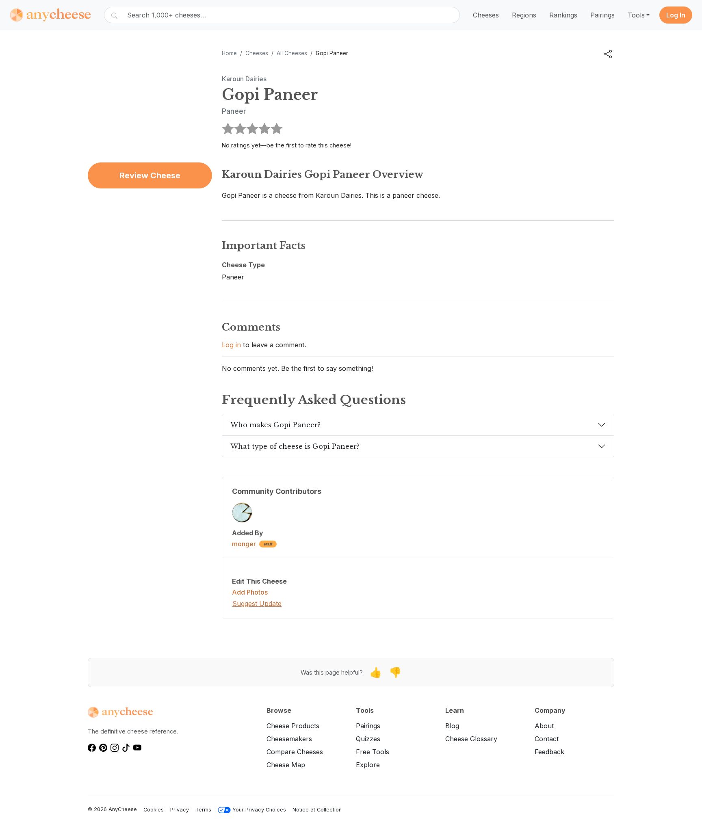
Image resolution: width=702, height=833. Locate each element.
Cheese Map (285, 765)
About (544, 726)
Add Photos (250, 592)
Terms (203, 810)
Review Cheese (149, 175)
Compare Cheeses (294, 752)
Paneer (234, 111)
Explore (368, 765)
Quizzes (368, 739)
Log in (231, 345)
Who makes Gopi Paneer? (275, 425)
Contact (547, 739)
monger (244, 544)
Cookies (153, 810)
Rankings (563, 15)
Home (229, 53)
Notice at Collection (317, 810)
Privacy (179, 810)
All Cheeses (292, 53)
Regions (524, 15)
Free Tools (372, 752)
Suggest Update (257, 603)
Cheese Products (292, 726)
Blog (452, 726)
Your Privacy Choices (259, 810)
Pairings (602, 15)
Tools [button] (636, 15)
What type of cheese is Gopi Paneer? (295, 446)
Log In (675, 15)
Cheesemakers (289, 739)
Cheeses (486, 15)
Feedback (549, 752)
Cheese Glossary (471, 739)
